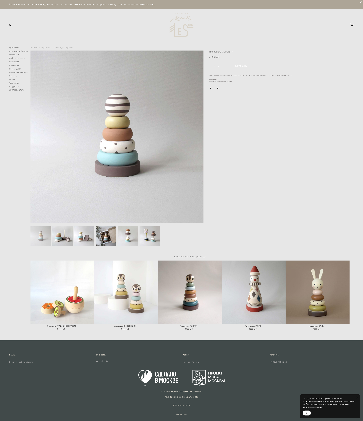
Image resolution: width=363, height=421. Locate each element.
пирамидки (46, 47)
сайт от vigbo (181, 414)
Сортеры (13, 76)
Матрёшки (14, 54)
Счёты (12, 79)
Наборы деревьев (17, 58)
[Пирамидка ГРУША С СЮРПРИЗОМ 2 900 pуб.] (62, 292)
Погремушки (15, 69)
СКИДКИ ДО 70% (16, 90)
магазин (34, 47)
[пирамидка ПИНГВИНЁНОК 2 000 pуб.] (126, 292)
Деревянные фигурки (18, 51)
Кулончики (14, 47)
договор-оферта (181, 405)
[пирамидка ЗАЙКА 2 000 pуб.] (318, 292)
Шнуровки (14, 86)
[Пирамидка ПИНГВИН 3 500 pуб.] (190, 292)
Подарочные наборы (18, 72)
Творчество (14, 83)
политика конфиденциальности (181, 397)
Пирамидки (14, 65)
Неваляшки (14, 61)
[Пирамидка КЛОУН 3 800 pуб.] (254, 292)
